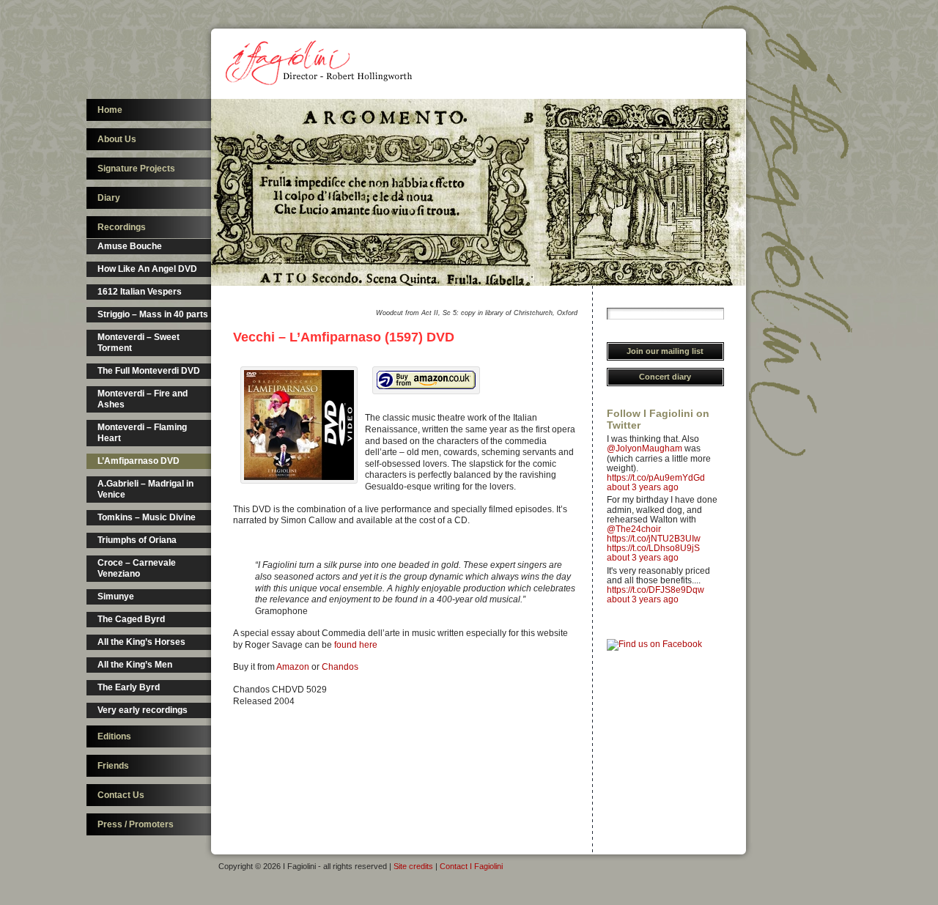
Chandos (340, 667)
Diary (108, 198)
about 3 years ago (643, 487)
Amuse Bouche (129, 246)
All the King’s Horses (141, 642)
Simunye (115, 596)
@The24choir (634, 529)
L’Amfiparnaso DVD (138, 461)
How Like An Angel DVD (147, 269)
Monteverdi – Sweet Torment (138, 342)
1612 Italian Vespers (139, 292)
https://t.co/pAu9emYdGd (656, 478)
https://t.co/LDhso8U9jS (653, 548)
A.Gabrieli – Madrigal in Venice (145, 489)
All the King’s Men (134, 665)
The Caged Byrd (131, 619)
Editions (114, 736)
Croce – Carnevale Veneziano (136, 568)
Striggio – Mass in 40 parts (152, 314)
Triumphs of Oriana (137, 540)
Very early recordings (142, 710)
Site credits (413, 866)
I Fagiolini (321, 64)
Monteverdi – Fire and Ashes (142, 399)
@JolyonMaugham (644, 448)
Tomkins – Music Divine (146, 517)
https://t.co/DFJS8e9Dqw (655, 590)
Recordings (121, 227)
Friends (113, 766)
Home (109, 110)
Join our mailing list (665, 351)
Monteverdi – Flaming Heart (142, 432)
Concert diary (665, 376)
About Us (116, 139)
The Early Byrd (128, 687)
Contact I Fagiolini (471, 866)
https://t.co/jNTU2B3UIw (654, 538)
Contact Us (120, 795)
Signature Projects (136, 168)
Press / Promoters (135, 824)
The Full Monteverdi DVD (148, 371)
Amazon (292, 667)
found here (355, 645)
